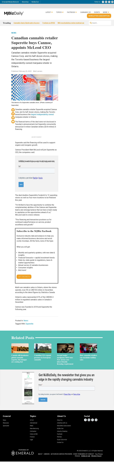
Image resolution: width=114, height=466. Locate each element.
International (33, 423)
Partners (59, 437)
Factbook (71, 12)
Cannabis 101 (85, 12)
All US (32, 420)
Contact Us (60, 442)
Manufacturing (34, 428)
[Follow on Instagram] (112, 2)
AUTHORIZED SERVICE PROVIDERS (61, 454)
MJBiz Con (60, 428)
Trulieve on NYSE (48, 23)
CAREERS (47, 454)
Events (97, 12)
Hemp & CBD (34, 434)
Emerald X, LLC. (86, 450)
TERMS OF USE (85, 456)
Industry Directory (62, 431)
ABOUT (40, 454)
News (13, 33)
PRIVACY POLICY (96, 456)
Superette (29, 324)
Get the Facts (24, 277)
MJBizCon (35, 2)
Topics (59, 12)
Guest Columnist (62, 439)
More (105, 12)
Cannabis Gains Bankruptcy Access (27, 23)
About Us (59, 420)
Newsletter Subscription (99, 16)
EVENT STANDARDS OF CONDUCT (83, 454)
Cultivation (33, 431)
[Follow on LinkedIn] (106, 2)
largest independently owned (42, 114)
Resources (6, 423)
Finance (32, 437)
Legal (31, 439)
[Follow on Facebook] (103, 2)
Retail (31, 425)
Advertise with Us (62, 423)
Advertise (25, 2)
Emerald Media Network (10, 2)
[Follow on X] (109, 2)
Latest (48, 12)
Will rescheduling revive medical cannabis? (74, 23)
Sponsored (6, 425)
